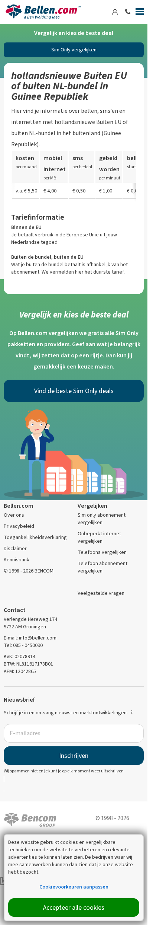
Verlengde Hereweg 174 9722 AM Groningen (30, 623)
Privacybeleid (19, 526)
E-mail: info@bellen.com (30, 637)
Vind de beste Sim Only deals (74, 390)
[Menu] (139, 13)
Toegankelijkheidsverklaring (35, 537)
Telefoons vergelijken (102, 552)
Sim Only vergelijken (74, 49)
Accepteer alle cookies (73, 907)
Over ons (14, 515)
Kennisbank (16, 559)
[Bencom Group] (30, 819)
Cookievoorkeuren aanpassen (73, 886)
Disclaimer (15, 548)
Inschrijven (73, 755)
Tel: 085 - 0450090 (23, 645)
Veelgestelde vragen (101, 593)
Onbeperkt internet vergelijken (99, 537)
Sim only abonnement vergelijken (102, 518)
